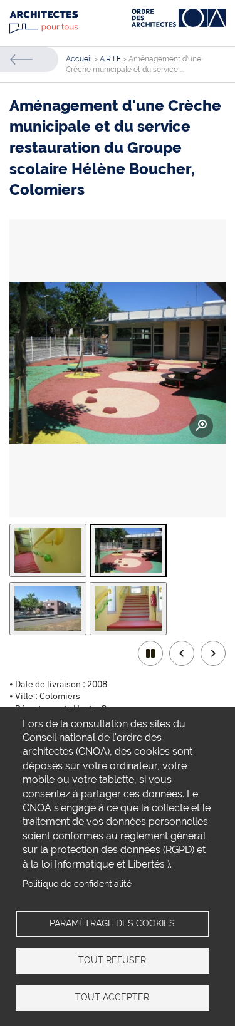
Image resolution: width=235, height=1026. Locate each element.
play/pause (150, 653)
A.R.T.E (110, 58)
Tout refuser (112, 960)
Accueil (79, 58)
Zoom (201, 426)
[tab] (47, 550)
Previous (181, 653)
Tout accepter (112, 997)
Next (213, 653)
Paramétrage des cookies (112, 923)
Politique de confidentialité (77, 884)
